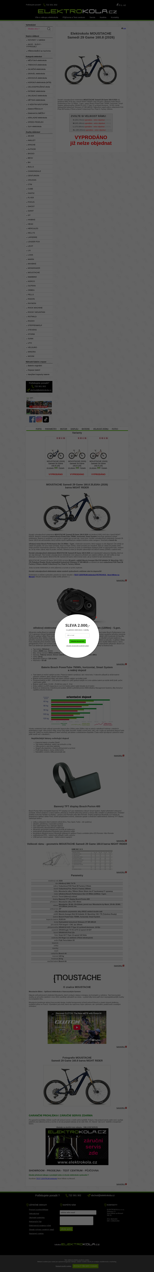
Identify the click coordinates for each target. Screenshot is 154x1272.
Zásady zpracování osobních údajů (77, 646)
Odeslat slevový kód (77, 641)
